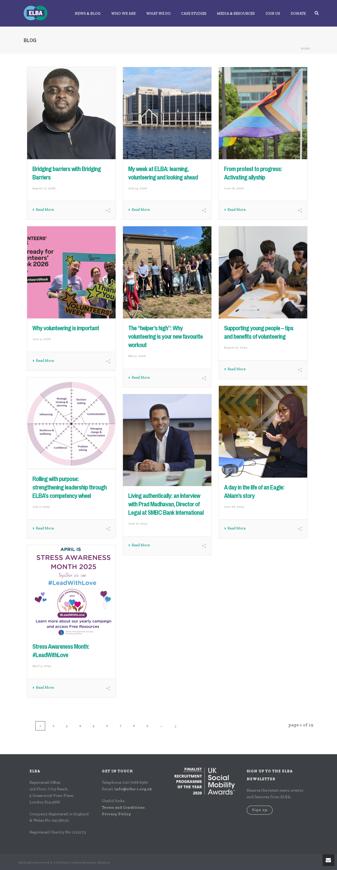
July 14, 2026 (137, 188)
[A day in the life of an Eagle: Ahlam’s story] (263, 432)
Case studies (193, 13)
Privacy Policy (116, 814)
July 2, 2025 (41, 506)
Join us (272, 13)
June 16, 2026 (234, 188)
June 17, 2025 (138, 523)
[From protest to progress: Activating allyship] (263, 113)
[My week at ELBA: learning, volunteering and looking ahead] (167, 113)
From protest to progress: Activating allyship (253, 172)
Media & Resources (236, 13)
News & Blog (88, 13)
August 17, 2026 (44, 188)
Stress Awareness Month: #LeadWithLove (60, 650)
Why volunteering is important (65, 328)
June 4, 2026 (41, 339)
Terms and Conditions (123, 807)
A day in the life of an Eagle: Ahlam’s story (254, 491)
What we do (158, 13)
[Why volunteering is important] (71, 272)
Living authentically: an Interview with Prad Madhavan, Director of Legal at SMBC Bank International (166, 504)
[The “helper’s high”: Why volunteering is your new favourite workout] (167, 272)
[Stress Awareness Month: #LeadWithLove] (71, 591)
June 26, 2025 (234, 506)
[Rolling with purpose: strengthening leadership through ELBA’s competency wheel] (71, 423)
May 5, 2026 (137, 356)
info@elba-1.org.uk (133, 789)
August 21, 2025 (235, 347)
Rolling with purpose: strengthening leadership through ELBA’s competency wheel (69, 487)
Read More (45, 209)
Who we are (123, 13)
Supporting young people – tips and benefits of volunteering (258, 332)
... (161, 726)
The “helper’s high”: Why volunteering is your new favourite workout (165, 336)
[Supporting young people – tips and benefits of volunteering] (263, 272)
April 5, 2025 (41, 666)
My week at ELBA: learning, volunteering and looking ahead (163, 172)
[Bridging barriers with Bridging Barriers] (71, 113)
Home (305, 48)
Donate (298, 13)
